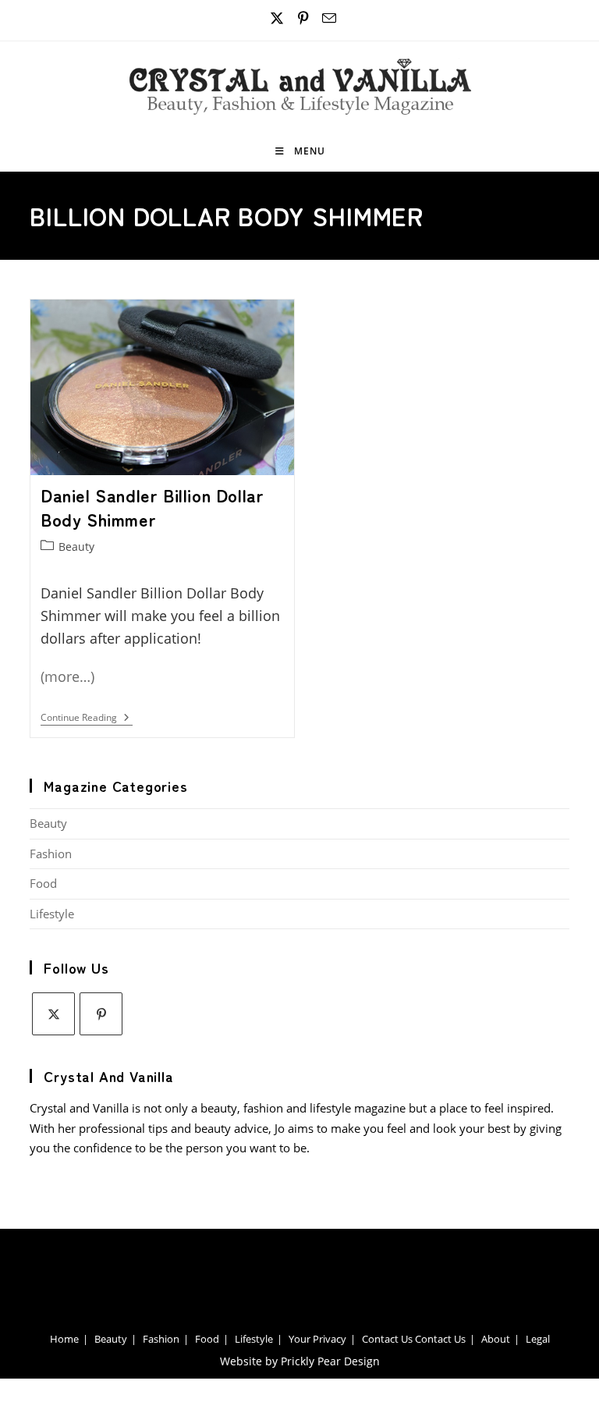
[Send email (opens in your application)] (326, 18)
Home (64, 1339)
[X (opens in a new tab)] (277, 18)
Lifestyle (52, 913)
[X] (53, 1013)
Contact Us (387, 1339)
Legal (538, 1339)
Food (43, 883)
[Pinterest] (101, 1013)
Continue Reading (87, 719)
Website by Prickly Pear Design (300, 1361)
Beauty (76, 546)
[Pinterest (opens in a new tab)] (303, 18)
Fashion (51, 853)
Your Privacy (317, 1339)
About (495, 1339)
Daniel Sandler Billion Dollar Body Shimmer (152, 506)
